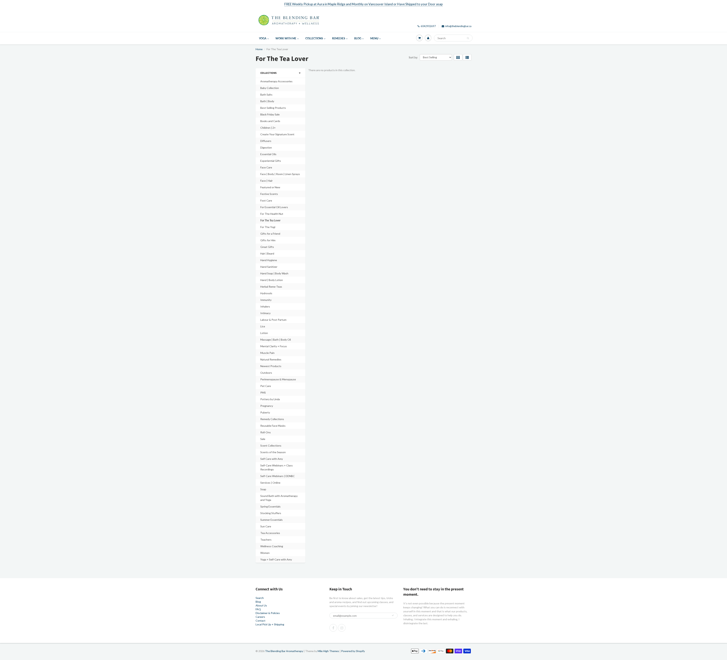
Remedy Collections (272, 419)
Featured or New (270, 187)
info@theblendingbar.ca (458, 26)
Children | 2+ (268, 127)
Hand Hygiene (268, 260)
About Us (261, 605)
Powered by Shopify (353, 651)
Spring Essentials (270, 506)
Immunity (265, 299)
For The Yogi (267, 227)
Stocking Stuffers (270, 513)
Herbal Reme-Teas (271, 286)
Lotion (264, 333)
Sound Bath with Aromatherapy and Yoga (279, 497)
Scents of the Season (273, 452)
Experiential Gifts (270, 160)
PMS (263, 392)
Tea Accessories (270, 533)
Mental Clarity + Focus (273, 346)
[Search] (468, 38)
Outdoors (266, 372)
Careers (260, 616)
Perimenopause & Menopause (278, 379)
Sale (262, 439)
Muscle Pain (267, 352)
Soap (263, 489)
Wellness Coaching (271, 546)
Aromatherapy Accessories (276, 81)
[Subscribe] (393, 615)
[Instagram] (342, 628)
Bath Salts (266, 94)
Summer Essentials (271, 519)
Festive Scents (269, 193)
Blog (258, 601)
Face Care (266, 167)
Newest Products (270, 366)
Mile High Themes (328, 651)
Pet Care (265, 386)
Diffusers (265, 140)
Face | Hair (266, 180)
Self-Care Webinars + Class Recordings (276, 467)
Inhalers (265, 306)
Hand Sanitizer (268, 266)
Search (260, 597)
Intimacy (265, 313)
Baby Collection (269, 88)
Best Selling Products (273, 107)
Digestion (266, 147)
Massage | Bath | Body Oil (275, 339)
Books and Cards (270, 121)
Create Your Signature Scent (277, 134)
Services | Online (270, 482)
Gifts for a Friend (270, 233)
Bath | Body (267, 101)
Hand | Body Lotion (271, 280)
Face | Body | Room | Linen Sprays (280, 174)
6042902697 (428, 26)
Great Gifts (267, 246)
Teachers (265, 539)
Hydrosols (266, 293)
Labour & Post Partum (273, 319)
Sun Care (265, 526)
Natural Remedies (270, 359)
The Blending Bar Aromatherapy (284, 651)
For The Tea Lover (270, 220)
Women (265, 552)
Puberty (265, 412)
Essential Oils (268, 154)
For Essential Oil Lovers (274, 207)
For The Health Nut (271, 213)
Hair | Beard (267, 253)
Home (259, 49)
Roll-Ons (265, 432)
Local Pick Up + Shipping (270, 624)
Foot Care (266, 200)
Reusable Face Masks (272, 425)
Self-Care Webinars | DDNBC (277, 476)
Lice (262, 326)
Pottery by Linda (270, 399)
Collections (268, 73)
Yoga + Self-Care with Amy (276, 559)
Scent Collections (270, 445)
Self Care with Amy (271, 458)
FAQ (258, 609)
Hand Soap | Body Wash (274, 273)
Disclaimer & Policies (268, 613)
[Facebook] (333, 628)
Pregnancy (266, 405)
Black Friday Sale (270, 114)
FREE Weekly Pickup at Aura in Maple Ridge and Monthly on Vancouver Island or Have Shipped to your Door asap (363, 4)
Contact (260, 620)
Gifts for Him (267, 240)
